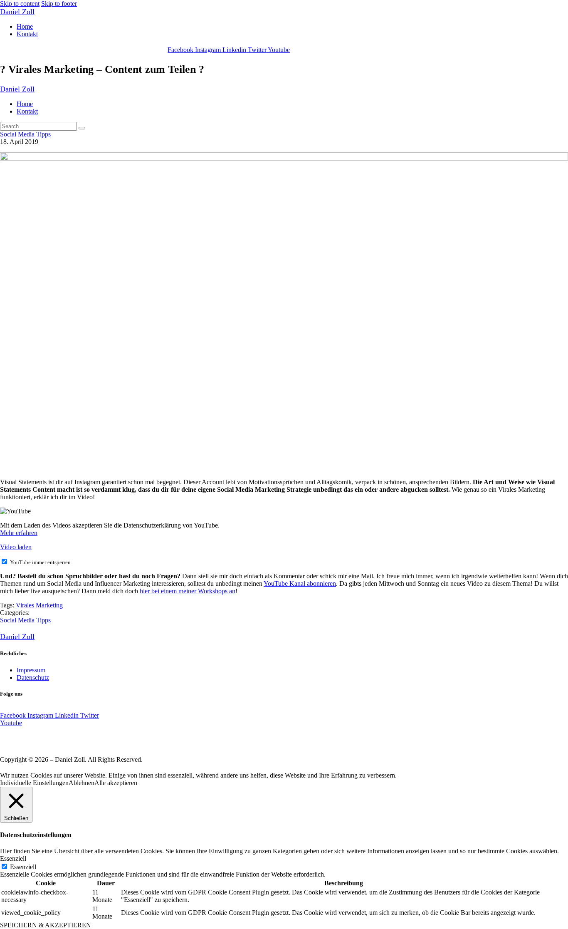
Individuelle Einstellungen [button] (34, 782)
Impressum (31, 670)
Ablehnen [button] (81, 782)
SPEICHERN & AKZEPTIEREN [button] (45, 925)
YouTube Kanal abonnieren (300, 583)
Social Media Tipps (25, 134)
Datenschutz (33, 677)
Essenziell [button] (13, 858)
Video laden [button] (16, 546)
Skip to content (20, 3)
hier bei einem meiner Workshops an (187, 591)
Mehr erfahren (18, 532)
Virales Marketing (39, 605)
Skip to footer (59, 3)
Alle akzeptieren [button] (115, 782)
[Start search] (82, 128)
